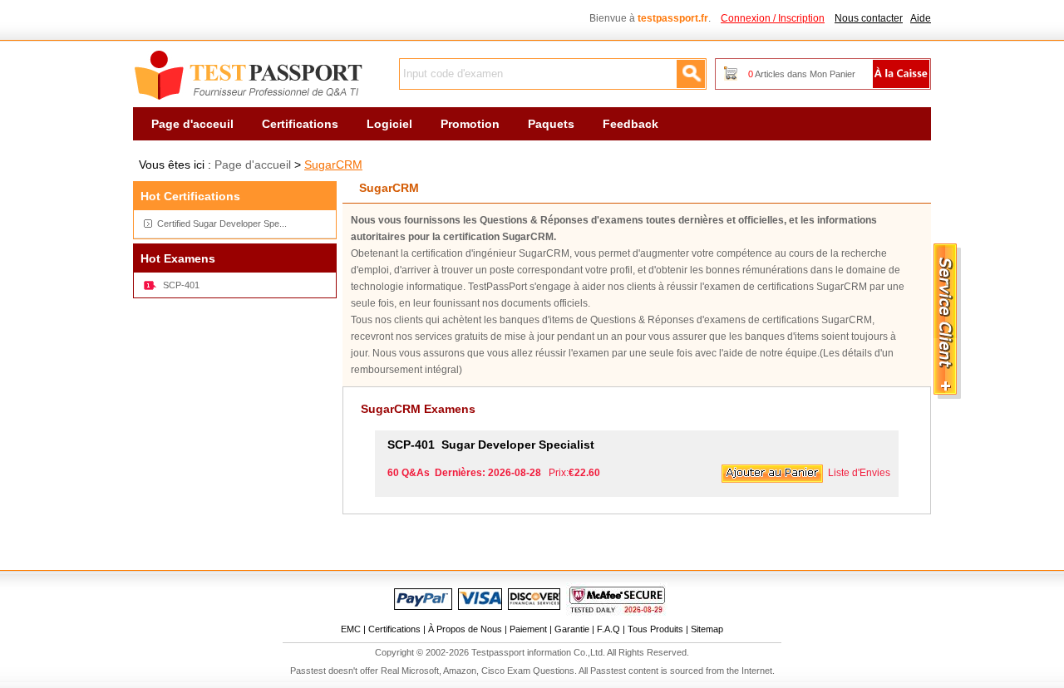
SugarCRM (333, 164)
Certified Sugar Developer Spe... (222, 224)
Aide (920, 18)
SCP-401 (181, 285)
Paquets (551, 123)
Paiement (528, 629)
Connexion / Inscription (773, 18)
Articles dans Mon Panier (801, 74)
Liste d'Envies (859, 473)
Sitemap (707, 629)
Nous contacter (869, 18)
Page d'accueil (252, 164)
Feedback (630, 123)
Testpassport (249, 75)
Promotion (470, 123)
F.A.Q (608, 629)
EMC (351, 629)
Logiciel (389, 123)
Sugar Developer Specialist (490, 444)
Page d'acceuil (192, 123)
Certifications (300, 123)
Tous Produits (655, 629)
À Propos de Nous (465, 629)
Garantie (571, 629)
